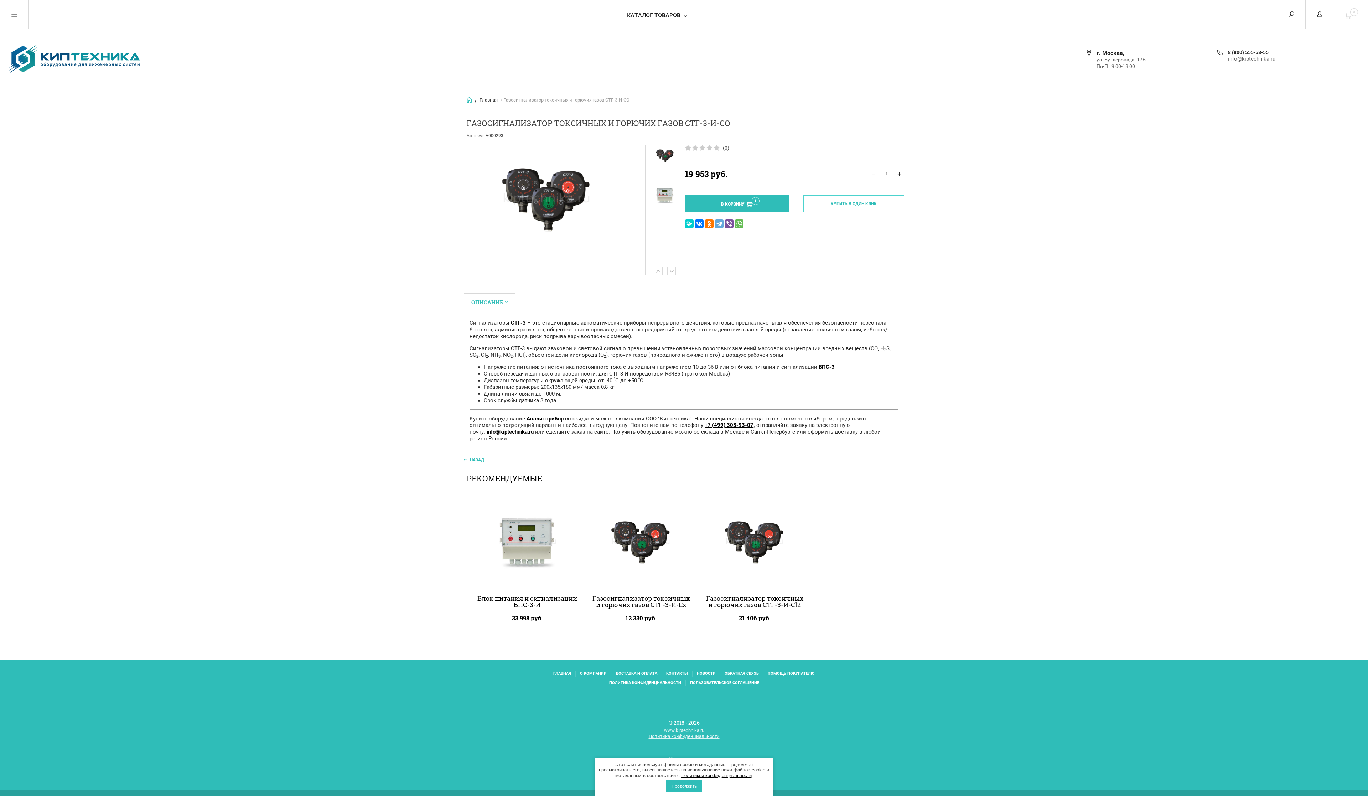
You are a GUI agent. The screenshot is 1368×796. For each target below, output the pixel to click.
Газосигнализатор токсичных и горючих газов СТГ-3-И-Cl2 (754, 601)
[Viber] (729, 223)
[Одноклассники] (709, 223)
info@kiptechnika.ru (1251, 59)
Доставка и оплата (636, 673)
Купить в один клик (854, 203)
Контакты (677, 673)
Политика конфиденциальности (645, 683)
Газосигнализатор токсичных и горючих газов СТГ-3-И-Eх (641, 601)
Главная (489, 100)
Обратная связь (742, 673)
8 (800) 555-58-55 (1248, 52)
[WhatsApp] (739, 223)
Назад (477, 460)
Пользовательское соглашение (724, 683)
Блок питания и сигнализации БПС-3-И (527, 601)
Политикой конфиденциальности (716, 775)
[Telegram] (719, 223)
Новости (706, 673)
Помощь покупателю (791, 673)
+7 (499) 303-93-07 (729, 425)
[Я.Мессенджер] (689, 223)
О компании (593, 673)
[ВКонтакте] (699, 223)
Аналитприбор (545, 418)
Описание (487, 302)
